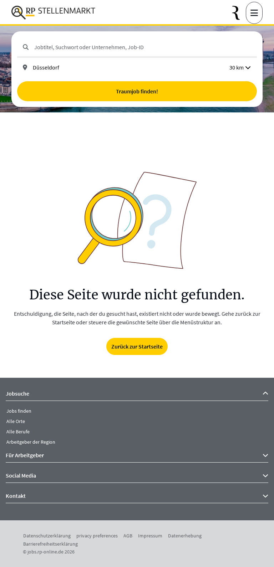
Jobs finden (18, 411)
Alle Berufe (18, 431)
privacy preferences (97, 535)
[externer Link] (239, 13)
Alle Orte (15, 421)
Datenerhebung (185, 535)
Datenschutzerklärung (47, 535)
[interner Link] (53, 13)
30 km (236, 67)
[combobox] (142, 47)
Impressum (150, 535)
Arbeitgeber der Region (30, 442)
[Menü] (254, 13)
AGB (127, 535)
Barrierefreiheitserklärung (50, 544)
